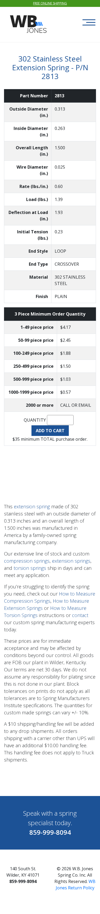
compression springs (27, 561)
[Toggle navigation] (89, 22)
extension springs (71, 561)
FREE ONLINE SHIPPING (50, 3)
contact (80, 615)
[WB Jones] (29, 21)
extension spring (32, 506)
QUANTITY (35, 420)
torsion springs (30, 568)
